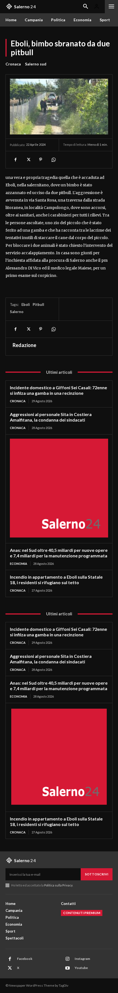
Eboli (25, 304)
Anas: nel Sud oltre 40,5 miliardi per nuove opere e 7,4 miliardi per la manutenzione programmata (59, 552)
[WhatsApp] (53, 159)
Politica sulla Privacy (58, 885)
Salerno (16, 311)
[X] (28, 159)
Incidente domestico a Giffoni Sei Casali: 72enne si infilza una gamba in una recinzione (58, 390)
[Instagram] (67, 959)
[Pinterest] (40, 159)
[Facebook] (15, 159)
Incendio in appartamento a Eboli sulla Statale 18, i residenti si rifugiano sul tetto (56, 579)
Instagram (82, 959)
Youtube (81, 968)
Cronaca (13, 64)
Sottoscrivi (96, 874)
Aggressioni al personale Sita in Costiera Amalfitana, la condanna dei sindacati (51, 417)
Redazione (24, 345)
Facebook (24, 959)
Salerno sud (35, 64)
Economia (18, 563)
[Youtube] (67, 968)
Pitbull (38, 304)
